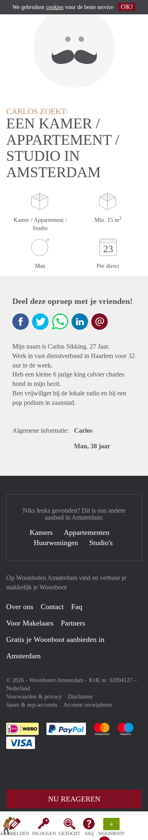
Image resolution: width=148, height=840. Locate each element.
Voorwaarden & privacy (34, 697)
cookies (54, 7)
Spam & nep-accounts (31, 705)
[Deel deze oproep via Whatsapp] (60, 321)
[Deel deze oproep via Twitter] (40, 321)
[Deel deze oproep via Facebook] (20, 321)
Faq (76, 607)
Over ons (19, 607)
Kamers (41, 532)
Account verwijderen (87, 705)
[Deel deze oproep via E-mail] (99, 321)
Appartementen (86, 532)
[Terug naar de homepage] (9, 827)
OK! (127, 6)
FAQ (89, 833)
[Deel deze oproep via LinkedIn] (80, 321)
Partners (73, 623)
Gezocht (69, 833)
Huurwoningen (56, 543)
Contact (52, 607)
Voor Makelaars (29, 623)
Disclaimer (80, 697)
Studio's (101, 543)
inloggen (44, 833)
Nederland (18, 688)
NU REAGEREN (74, 799)
